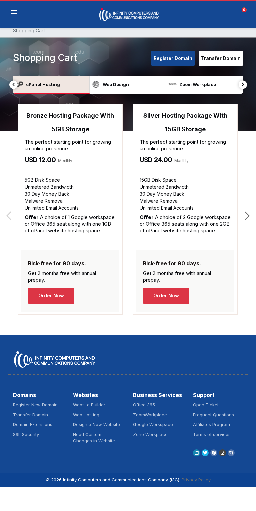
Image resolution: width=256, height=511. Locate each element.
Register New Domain (35, 404)
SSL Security (26, 434)
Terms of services (212, 434)
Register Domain (173, 58)
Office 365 (144, 404)
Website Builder (89, 404)
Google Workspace (153, 424)
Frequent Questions (213, 414)
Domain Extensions (32, 424)
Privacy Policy (196, 479)
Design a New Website (96, 424)
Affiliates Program (211, 424)
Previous (13, 84)
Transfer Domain (221, 58)
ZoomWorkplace (150, 414)
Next (243, 84)
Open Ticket (206, 404)
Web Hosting (86, 414)
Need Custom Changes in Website (94, 438)
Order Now (51, 295)
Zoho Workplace (150, 434)
